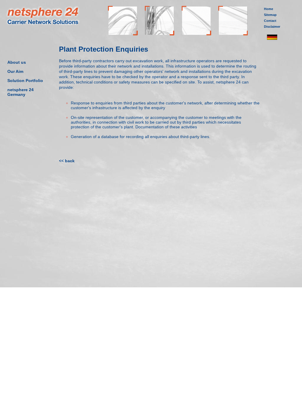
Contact (270, 20)
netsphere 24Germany (20, 92)
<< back (67, 160)
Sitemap (270, 15)
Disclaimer (272, 26)
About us (16, 62)
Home (268, 9)
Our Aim (15, 71)
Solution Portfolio (25, 80)
